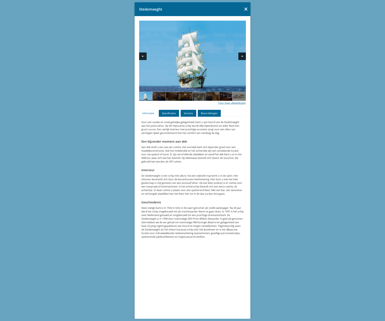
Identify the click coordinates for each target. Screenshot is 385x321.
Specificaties (169, 113)
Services (188, 113)
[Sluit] (246, 9)
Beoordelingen (209, 113)
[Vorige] (143, 56)
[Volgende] (242, 56)
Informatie (148, 113)
